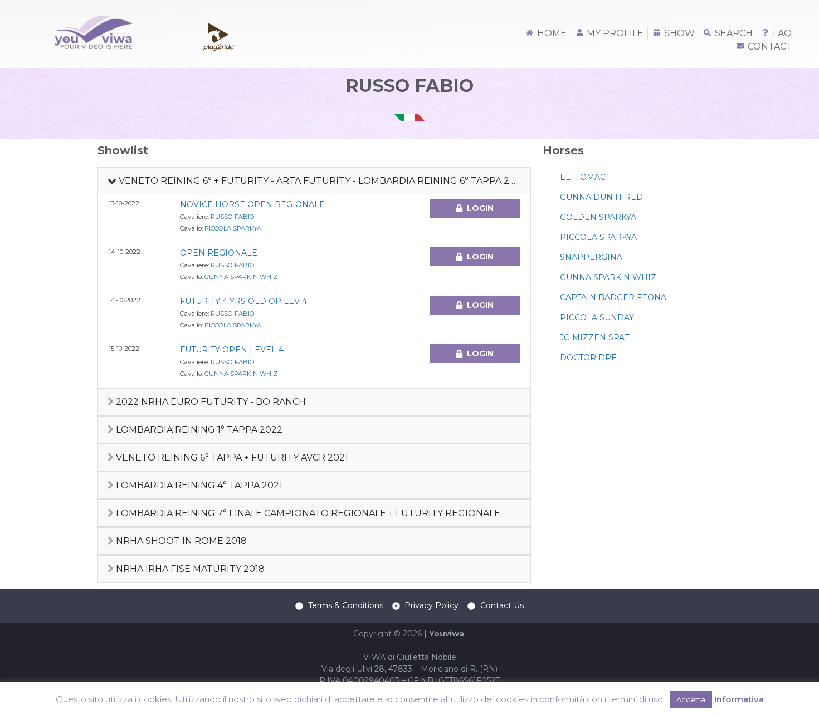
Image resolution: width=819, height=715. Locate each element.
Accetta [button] (690, 699)
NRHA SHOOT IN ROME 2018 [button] (180, 541)
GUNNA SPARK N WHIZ (240, 277)
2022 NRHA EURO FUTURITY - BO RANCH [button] (210, 401)
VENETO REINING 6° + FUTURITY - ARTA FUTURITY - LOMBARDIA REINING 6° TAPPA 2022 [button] (321, 180)
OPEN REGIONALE (218, 253)
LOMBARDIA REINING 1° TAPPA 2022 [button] (198, 429)
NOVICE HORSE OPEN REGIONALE (252, 204)
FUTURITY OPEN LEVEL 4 (232, 350)
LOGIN (480, 208)
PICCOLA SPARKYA (232, 228)
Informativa (739, 699)
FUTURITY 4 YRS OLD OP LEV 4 (243, 301)
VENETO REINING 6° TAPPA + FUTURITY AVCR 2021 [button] (231, 457)
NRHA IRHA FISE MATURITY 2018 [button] (189, 569)
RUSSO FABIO (233, 217)
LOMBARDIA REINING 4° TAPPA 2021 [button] (198, 485)
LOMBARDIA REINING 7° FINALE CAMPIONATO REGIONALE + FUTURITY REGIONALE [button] (307, 513)
